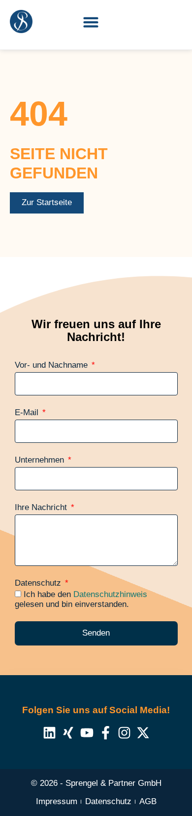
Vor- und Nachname (52, 365)
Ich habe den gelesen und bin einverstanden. (81, 599)
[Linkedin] (49, 732)
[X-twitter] (143, 732)
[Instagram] (124, 732)
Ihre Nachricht (42, 507)
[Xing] (68, 732)
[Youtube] (87, 732)
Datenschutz (39, 583)
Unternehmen (40, 460)
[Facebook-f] (105, 732)
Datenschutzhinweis (110, 594)
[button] (91, 22)
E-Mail (28, 412)
